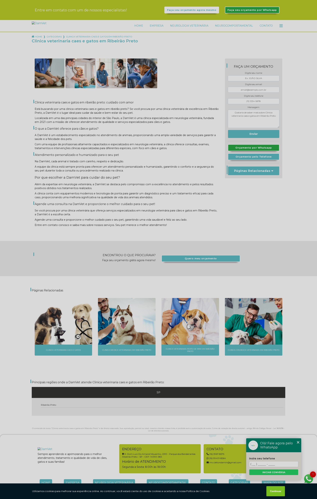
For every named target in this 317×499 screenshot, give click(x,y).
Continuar (275, 491)
